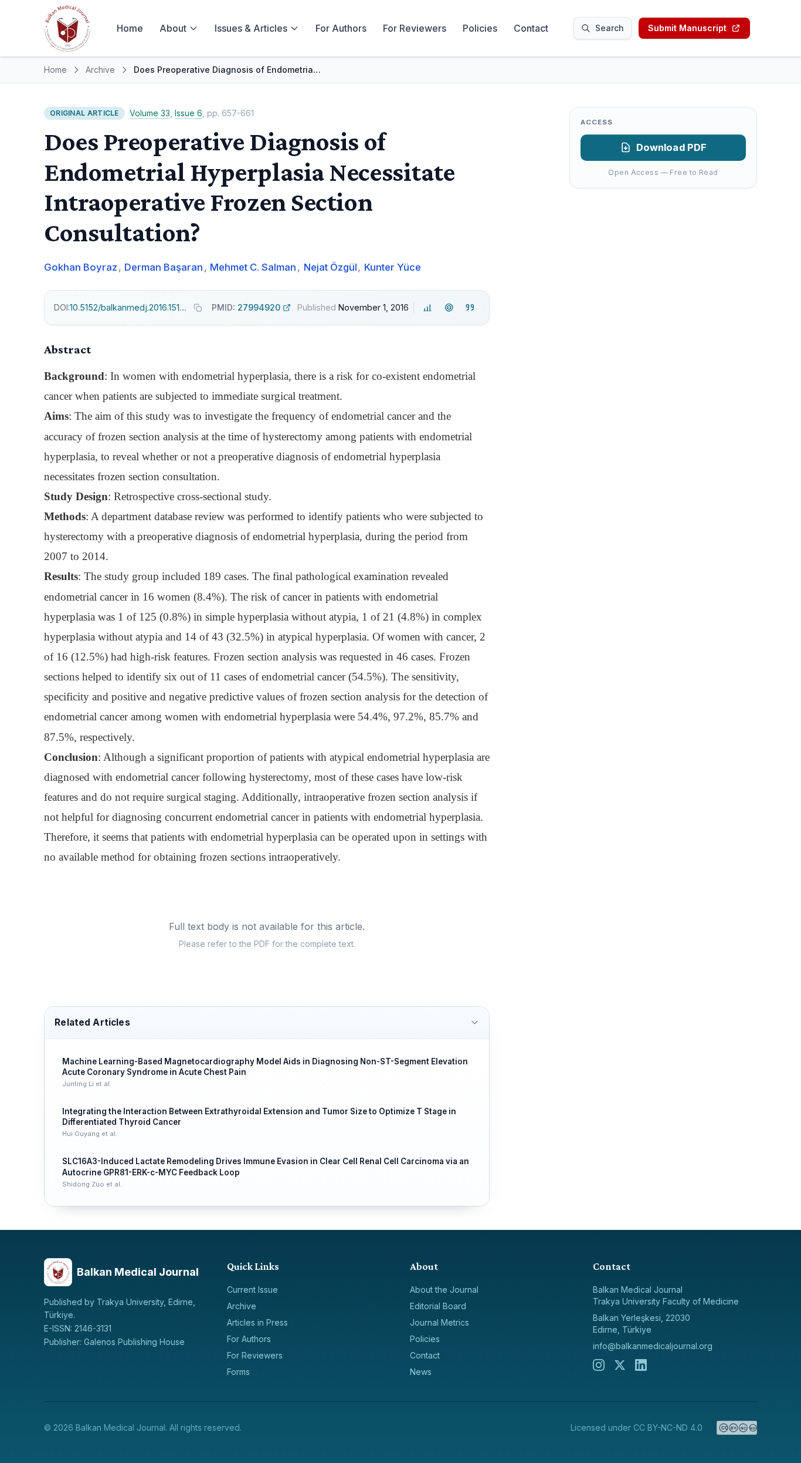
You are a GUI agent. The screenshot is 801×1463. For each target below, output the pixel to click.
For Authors (340, 28)
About (172, 28)
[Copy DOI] (198, 307)
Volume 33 (150, 113)
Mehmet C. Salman (253, 267)
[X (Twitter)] (620, 1365)
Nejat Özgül (330, 267)
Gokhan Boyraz (80, 267)
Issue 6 (188, 113)
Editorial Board (438, 1306)
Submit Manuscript (687, 28)
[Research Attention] (449, 307)
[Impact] (427, 307)
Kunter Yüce (392, 267)
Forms (238, 1372)
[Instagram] (599, 1365)
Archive (100, 70)
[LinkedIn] (641, 1365)
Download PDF (671, 147)
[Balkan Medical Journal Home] (67, 28)
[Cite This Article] (470, 307)
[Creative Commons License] (737, 1428)
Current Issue (252, 1290)
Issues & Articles (251, 28)
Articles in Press (257, 1322)
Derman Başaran (163, 267)
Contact (531, 28)
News (421, 1372)
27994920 (246, 307)
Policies (480, 28)
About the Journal (444, 1290)
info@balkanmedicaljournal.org (652, 1346)
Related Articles (92, 1022)
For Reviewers (414, 28)
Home (130, 28)
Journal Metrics (439, 1322)
